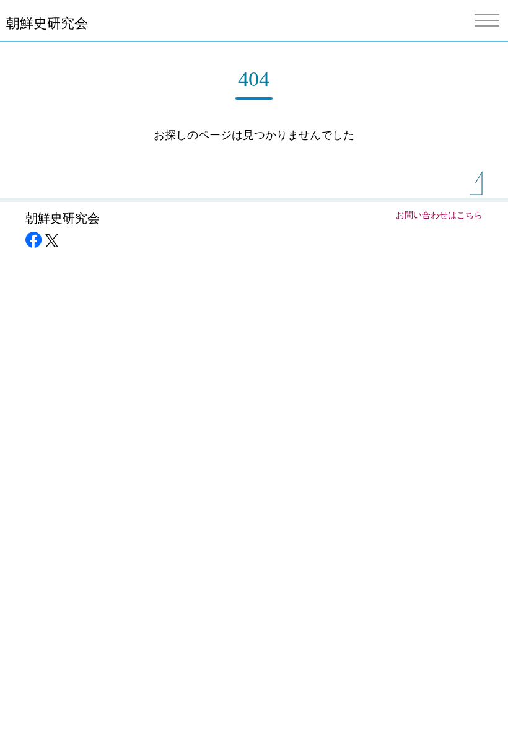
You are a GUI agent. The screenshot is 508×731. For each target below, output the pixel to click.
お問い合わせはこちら (439, 215)
